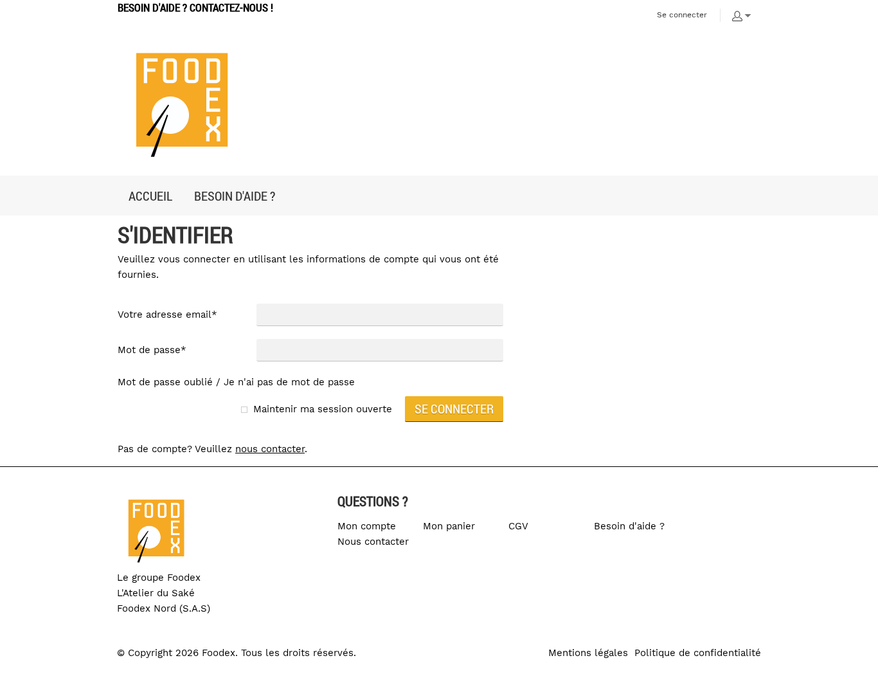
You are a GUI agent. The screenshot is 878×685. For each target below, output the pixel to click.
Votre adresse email (167, 314)
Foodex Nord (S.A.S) (163, 608)
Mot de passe (152, 350)
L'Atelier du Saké (156, 593)
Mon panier (449, 526)
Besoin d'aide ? (629, 526)
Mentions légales (588, 653)
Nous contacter (373, 541)
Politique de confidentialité (697, 653)
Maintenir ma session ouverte (322, 409)
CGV (518, 526)
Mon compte (366, 526)
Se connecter (682, 14)
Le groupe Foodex (159, 577)
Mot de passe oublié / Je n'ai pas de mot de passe (236, 382)
